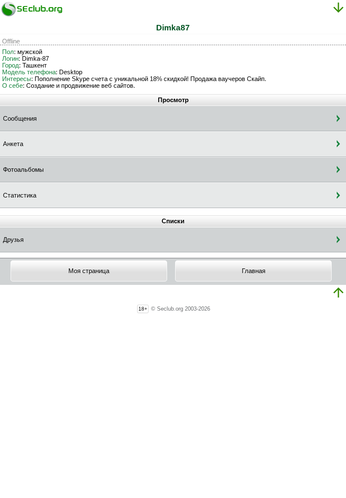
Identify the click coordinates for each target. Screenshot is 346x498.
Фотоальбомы (23, 169)
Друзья (13, 239)
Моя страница (88, 271)
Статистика (19, 195)
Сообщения (20, 118)
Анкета (13, 144)
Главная (253, 271)
